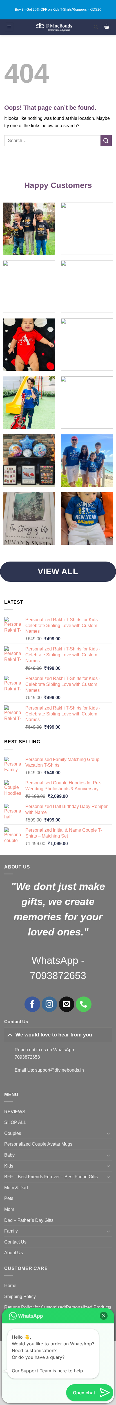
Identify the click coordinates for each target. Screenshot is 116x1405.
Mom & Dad (16, 1187)
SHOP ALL (15, 1122)
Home (10, 1285)
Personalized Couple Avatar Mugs (38, 1144)
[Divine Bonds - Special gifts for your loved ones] (54, 27)
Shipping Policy (20, 1296)
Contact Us (15, 1242)
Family (11, 1231)
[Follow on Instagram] (49, 1004)
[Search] (96, 27)
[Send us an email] (66, 1004)
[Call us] (83, 1004)
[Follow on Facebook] (32, 1004)
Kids (8, 1166)
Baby (9, 1155)
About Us (13, 1252)
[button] (9, 27)
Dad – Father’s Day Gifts (28, 1220)
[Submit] (106, 140)
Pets (8, 1198)
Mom (9, 1209)
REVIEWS (14, 1111)
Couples (12, 1133)
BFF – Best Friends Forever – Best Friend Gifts (51, 1176)
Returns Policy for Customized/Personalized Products (57, 1307)
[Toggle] (9, 1035)
